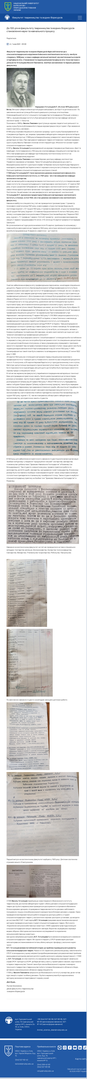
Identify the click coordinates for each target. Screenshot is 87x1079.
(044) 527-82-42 (21, 1060)
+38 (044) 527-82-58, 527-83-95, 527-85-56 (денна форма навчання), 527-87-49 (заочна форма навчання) (52, 1021)
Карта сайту (81, 1059)
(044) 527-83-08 (43, 1067)
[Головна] (8, 1051)
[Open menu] (79, 17)
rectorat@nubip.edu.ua (24, 1064)
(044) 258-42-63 (43, 1064)
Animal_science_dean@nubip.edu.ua (52, 1030)
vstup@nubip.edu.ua (45, 1071)
